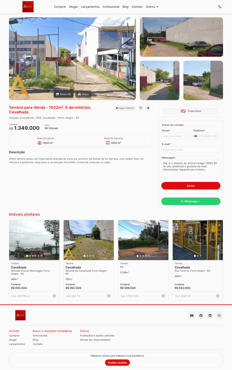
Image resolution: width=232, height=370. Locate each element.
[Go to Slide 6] (41, 256)
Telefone (199, 130)
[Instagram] (219, 315)
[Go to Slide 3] (33, 256)
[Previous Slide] (12, 240)
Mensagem (168, 157)
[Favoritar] (141, 108)
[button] (34, 240)
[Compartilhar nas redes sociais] (148, 108)
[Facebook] (201, 315)
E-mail (166, 144)
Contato (137, 6)
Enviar (191, 185)
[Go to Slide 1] (27, 256)
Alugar (73, 6)
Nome (166, 130)
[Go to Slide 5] (38, 256)
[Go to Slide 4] (35, 256)
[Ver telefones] (220, 7)
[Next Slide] (56, 240)
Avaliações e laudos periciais (97, 335)
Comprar (60, 6)
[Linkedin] (210, 315)
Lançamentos (90, 6)
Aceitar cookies (117, 362)
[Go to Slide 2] (30, 256)
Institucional (111, 6)
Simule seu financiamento (95, 339)
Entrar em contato (173, 124)
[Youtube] (192, 315)
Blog (125, 6)
